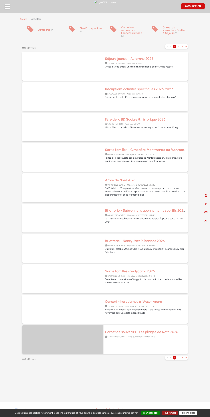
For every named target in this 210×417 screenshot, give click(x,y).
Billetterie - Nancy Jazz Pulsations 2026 (135, 241)
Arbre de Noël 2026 (120, 180)
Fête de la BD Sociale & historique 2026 (135, 119)
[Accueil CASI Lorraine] (105, 2)
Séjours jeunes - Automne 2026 (129, 59)
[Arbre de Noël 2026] (63, 187)
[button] (7, 6)
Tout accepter (150, 412)
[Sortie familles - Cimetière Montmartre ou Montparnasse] (63, 157)
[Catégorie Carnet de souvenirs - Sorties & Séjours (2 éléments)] (155, 31)
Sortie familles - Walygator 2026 (130, 271)
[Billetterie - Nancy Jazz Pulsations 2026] (63, 248)
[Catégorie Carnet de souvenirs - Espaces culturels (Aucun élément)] (113, 31)
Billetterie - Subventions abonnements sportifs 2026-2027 (150, 210)
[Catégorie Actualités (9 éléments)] (30, 31)
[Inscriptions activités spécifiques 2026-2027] (63, 96)
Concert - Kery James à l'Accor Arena (133, 302)
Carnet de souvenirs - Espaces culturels (131, 31)
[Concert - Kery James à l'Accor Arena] (63, 309)
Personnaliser (188, 412)
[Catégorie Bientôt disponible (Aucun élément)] (72, 31)
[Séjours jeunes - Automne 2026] (63, 66)
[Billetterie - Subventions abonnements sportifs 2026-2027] (63, 218)
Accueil (23, 19)
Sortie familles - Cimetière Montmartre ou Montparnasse (149, 150)
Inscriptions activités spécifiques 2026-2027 (139, 89)
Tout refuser (169, 412)
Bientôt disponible (91, 30)
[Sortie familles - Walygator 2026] (63, 278)
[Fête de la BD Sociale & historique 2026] (63, 127)
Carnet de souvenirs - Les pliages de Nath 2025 (141, 332)
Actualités (45, 29)
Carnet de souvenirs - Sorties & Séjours (174, 30)
